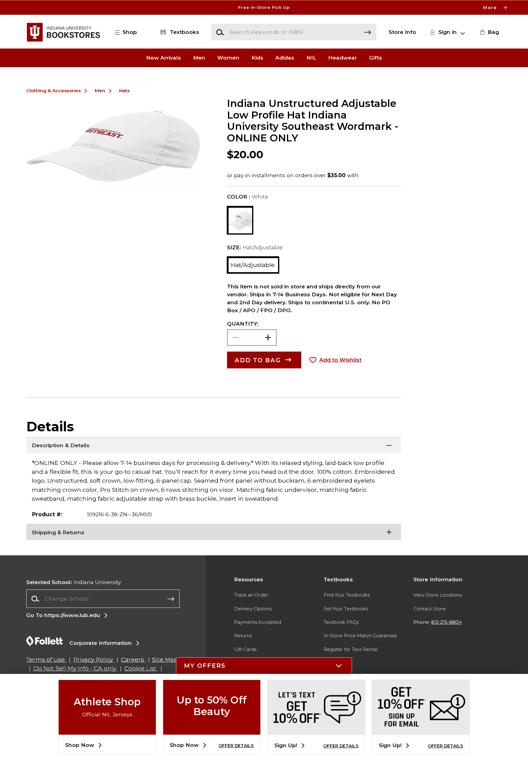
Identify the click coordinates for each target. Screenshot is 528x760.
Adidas (284, 58)
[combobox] (102, 599)
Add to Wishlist (340, 359)
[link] (488, 32)
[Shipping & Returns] (213, 531)
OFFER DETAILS (236, 745)
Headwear (342, 58)
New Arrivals (163, 58)
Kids (257, 58)
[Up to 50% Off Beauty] (211, 729)
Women (228, 58)
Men (199, 58)
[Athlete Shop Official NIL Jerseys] (107, 729)
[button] (264, 7)
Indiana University (73, 582)
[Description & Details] (213, 444)
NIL (311, 58)
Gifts (375, 58)
